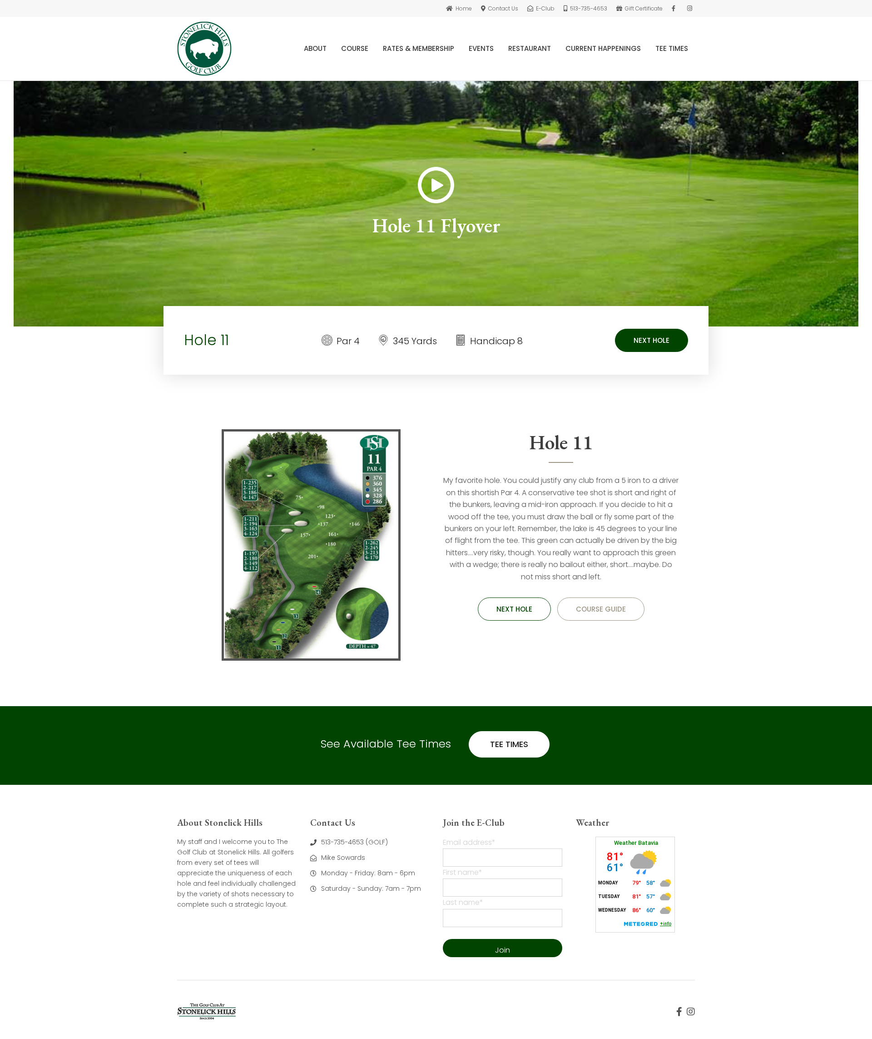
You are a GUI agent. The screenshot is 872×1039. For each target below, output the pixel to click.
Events (481, 48)
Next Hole (651, 340)
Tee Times (671, 48)
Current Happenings (603, 48)
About (315, 48)
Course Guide (601, 609)
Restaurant (529, 48)
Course (354, 48)
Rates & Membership (418, 48)
